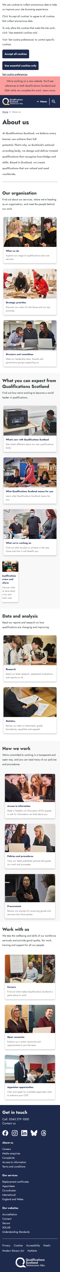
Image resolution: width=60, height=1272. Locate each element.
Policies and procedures (20, 856)
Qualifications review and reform (8, 579)
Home (5, 112)
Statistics (10, 721)
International (9, 1195)
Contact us (9, 1123)
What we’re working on (18, 543)
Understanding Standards (16, 1232)
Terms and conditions (13, 1166)
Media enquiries (11, 1153)
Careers (11, 987)
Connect (6, 1219)
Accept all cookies (16, 54)
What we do (12, 251)
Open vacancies (15, 1037)
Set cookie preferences (14, 74)
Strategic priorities (16, 302)
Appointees (8, 1186)
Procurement (14, 906)
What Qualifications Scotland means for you (29, 491)
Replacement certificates (15, 1182)
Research (11, 669)
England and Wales (12, 1199)
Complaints (8, 1158)
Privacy (6, 1245)
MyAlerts (32, 1251)
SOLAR (6, 1227)
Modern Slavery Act (13, 1251)
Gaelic (47, 1245)
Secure (6, 1223)
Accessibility (33, 1245)
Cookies (18, 1245)
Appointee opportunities (20, 1087)
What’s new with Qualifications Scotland (27, 439)
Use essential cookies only (20, 66)
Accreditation (9, 1214)
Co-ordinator (9, 1190)
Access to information (18, 806)
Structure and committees (19, 354)
